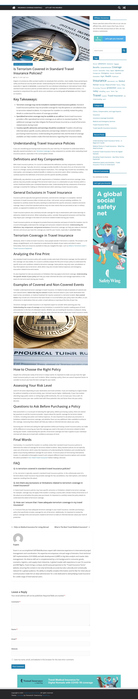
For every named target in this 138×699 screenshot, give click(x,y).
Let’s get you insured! (53, 8)
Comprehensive (105, 67)
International (111, 81)
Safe (124, 88)
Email (14, 639)
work (104, 99)
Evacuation (96, 76)
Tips (116, 91)
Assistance (110, 64)
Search (124, 50)
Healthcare (115, 76)
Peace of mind (110, 85)
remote (119, 88)
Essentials (118, 73)
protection (111, 88)
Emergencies (96, 73)
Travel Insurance (115, 95)
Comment (15, 602)
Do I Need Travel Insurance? (38, 458)
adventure (102, 64)
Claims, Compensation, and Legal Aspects (107, 111)
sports (108, 91)
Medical (122, 81)
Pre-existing (96, 88)
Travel (97, 95)
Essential (112, 73)
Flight (102, 76)
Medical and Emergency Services (23, 64)
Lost (116, 81)
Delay (107, 70)
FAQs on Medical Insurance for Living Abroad (31, 527)
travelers (104, 96)
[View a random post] (124, 7)
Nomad (96, 85)
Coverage (117, 67)
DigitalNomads (119, 70)
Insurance (99, 81)
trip (125, 96)
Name (14, 629)
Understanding (97, 99)
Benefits (96, 67)
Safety (95, 91)
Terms (112, 91)
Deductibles (102, 70)
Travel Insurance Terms (101, 125)
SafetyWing (102, 91)
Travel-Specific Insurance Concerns (105, 128)
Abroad (95, 64)
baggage (116, 64)
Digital (112, 70)
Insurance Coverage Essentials (30, 8)
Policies (118, 85)
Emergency (105, 73)
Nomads (102, 85)
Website (14, 649)
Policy (123, 85)
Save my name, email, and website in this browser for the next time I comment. (44, 660)
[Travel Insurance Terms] (13, 7)
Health (108, 76)
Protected (103, 88)
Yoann (27, 77)
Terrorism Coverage (43, 151)
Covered (95, 70)
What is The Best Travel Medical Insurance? (70, 527)
